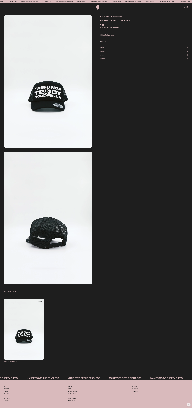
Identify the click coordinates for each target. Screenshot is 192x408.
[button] (184, 7)
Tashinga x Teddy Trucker (24, 331)
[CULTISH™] (97, 7)
